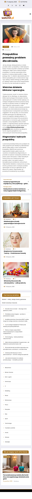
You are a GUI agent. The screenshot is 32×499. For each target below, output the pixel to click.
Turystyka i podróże (10, 428)
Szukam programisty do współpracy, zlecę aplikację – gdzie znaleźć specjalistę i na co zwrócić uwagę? (15, 182)
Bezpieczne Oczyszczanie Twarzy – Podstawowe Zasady (15, 252)
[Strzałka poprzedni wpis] (28, 182)
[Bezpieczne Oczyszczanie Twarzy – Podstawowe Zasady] (16, 240)
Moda (6, 395)
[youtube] (23, 5)
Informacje (8, 381)
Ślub (6, 414)
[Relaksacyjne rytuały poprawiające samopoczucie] (16, 210)
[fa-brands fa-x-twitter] (12, 5)
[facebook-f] (8, 5)
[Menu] (30, 14)
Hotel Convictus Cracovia (9, 303)
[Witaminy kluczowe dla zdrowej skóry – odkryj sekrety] (16, 269)
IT (5, 386)
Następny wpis (7, 186)
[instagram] (20, 5)
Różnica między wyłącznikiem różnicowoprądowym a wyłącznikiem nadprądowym (12, 331)
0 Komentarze (7, 50)
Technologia (8, 423)
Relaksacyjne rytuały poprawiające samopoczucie (14, 222)
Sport (6, 418)
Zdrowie (6, 46)
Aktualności (8, 367)
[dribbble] (16, 5)
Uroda (6, 432)
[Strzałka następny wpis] (28, 190)
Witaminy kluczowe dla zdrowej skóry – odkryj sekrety (15, 282)
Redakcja (8, 219)
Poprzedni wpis (7, 179)
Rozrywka (7, 409)
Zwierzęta (7, 442)
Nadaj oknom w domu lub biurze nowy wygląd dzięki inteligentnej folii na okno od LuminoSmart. (14, 190)
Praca (6, 404)
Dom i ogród (8, 377)
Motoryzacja (8, 400)
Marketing (7, 391)
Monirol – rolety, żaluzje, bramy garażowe (14, 299)
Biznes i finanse (9, 372)
